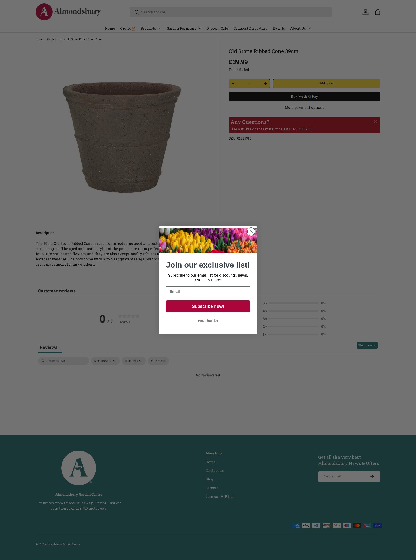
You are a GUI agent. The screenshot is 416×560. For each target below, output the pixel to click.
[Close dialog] (251, 231)
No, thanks (208, 321)
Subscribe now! (208, 306)
